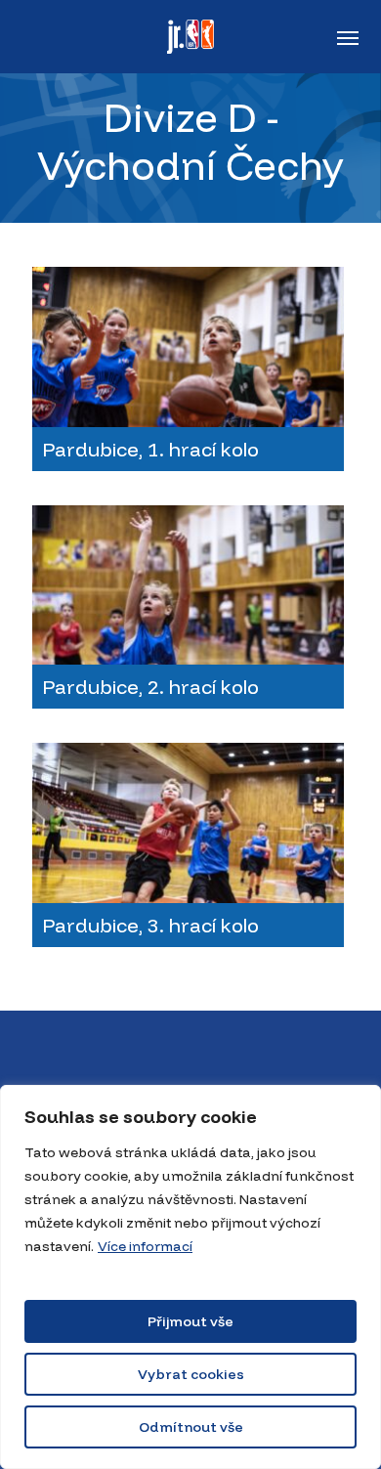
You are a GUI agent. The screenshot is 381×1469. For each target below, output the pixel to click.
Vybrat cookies (191, 1374)
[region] (190, 1277)
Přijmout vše (190, 1321)
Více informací (145, 1246)
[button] (348, 37)
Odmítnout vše (191, 1427)
